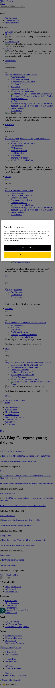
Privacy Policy (14, 240)
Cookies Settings (27, 248)
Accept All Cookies (27, 255)
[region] (27, 240)
